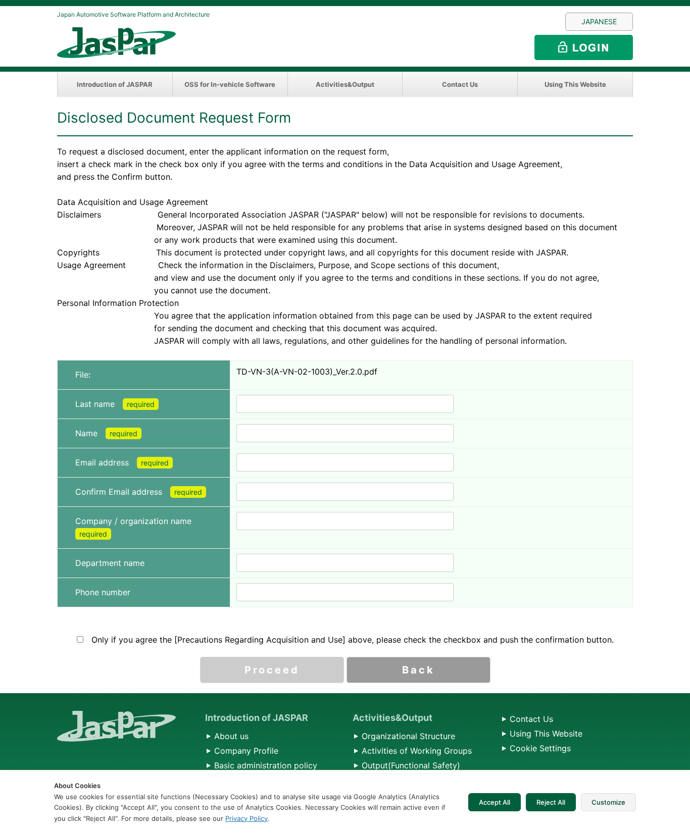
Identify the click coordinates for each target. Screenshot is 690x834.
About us (231, 736)
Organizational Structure (408, 736)
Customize (608, 802)
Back (418, 670)
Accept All (494, 802)
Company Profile (246, 751)
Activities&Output (345, 84)
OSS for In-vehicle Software (229, 84)
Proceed (272, 670)
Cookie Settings (540, 748)
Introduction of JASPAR (115, 84)
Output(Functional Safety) (411, 765)
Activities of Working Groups (417, 751)
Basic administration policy (265, 765)
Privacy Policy (246, 818)
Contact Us (460, 84)
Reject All (550, 802)
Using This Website (575, 84)
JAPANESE (599, 21)
